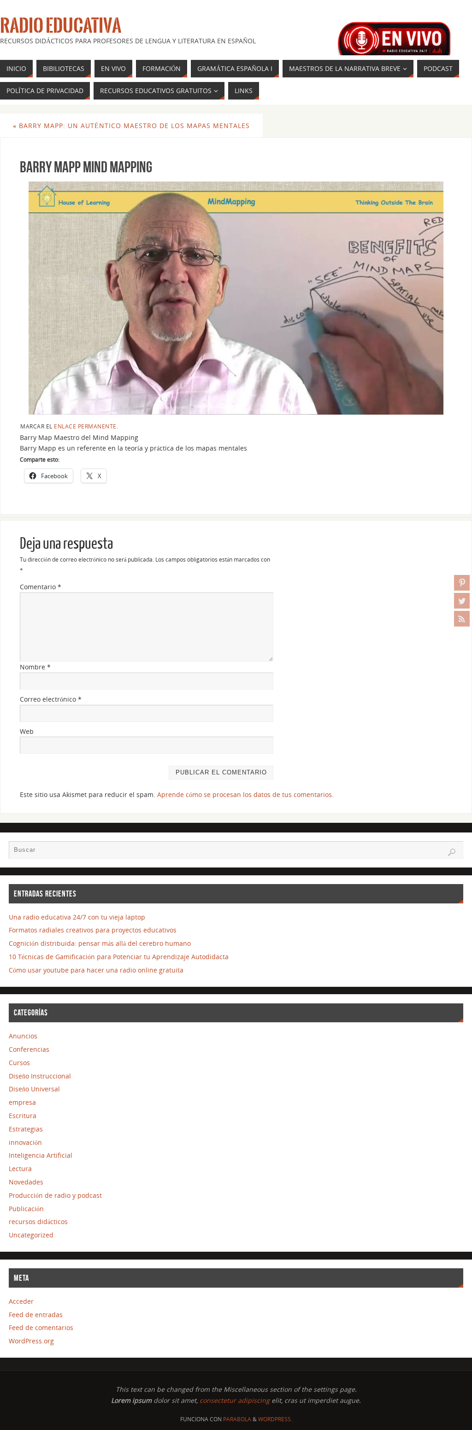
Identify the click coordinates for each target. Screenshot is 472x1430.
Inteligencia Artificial (40, 1155)
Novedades (26, 1182)
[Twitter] (462, 601)
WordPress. (275, 1419)
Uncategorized (31, 1235)
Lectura (20, 1168)
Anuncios (23, 1035)
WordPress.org (31, 1340)
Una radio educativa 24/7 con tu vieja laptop (77, 917)
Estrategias (26, 1129)
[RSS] (462, 619)
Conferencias (29, 1049)
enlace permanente (85, 426)
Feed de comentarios (41, 1327)
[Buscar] (451, 852)
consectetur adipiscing (235, 1400)
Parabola (237, 1419)
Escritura (22, 1115)
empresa (22, 1102)
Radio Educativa (60, 25)
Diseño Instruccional (40, 1076)
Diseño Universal (34, 1088)
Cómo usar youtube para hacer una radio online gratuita (96, 970)
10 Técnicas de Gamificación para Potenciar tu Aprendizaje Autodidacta (119, 956)
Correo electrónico (51, 699)
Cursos (19, 1062)
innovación (25, 1142)
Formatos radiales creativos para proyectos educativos (93, 930)
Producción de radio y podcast (55, 1195)
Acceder (21, 1301)
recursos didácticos (38, 1221)
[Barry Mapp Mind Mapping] (236, 298)
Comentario (40, 586)
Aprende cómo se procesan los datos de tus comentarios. (245, 794)
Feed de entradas (36, 1314)
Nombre (35, 666)
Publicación (26, 1208)
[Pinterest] (462, 583)
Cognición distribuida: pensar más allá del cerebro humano (100, 943)
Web (27, 731)
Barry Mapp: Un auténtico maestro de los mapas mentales (131, 125)
